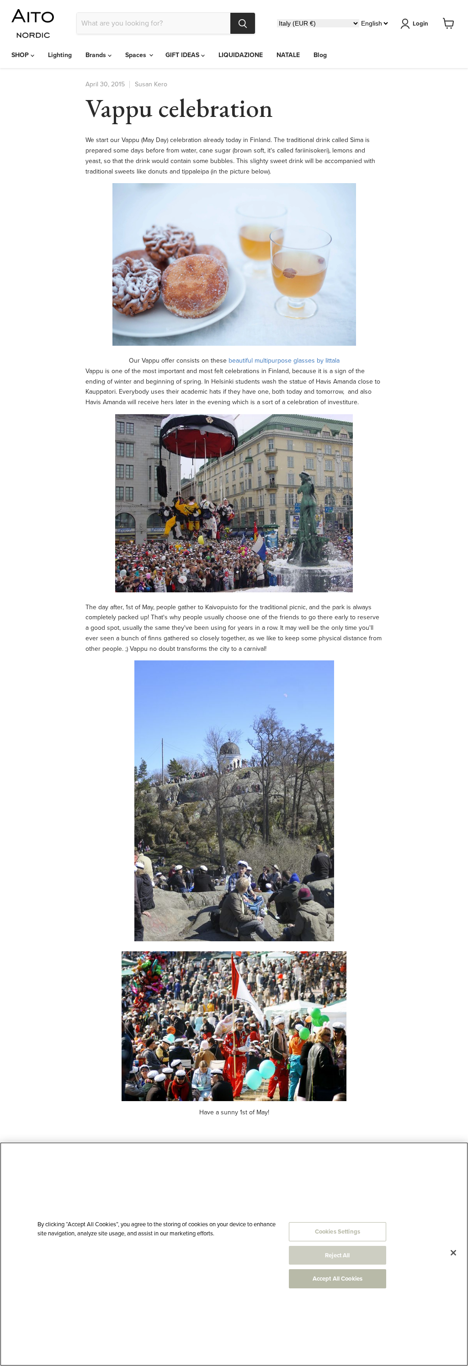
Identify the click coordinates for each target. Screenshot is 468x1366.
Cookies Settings (337, 1231)
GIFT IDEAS (183, 55)
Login (420, 23)
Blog (320, 55)
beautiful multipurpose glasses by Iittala (284, 360)
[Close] (453, 1253)
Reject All (337, 1255)
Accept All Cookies (337, 1278)
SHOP (21, 55)
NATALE (288, 55)
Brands (96, 55)
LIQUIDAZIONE (240, 55)
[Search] (242, 23)
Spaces (136, 55)
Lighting (60, 55)
